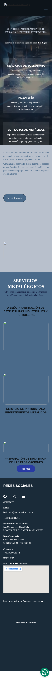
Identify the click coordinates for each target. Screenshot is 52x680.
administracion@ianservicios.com (25, 601)
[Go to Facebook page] (5, 496)
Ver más (26, 468)
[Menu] (46, 8)
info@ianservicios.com (20, 512)
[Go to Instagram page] (14, 496)
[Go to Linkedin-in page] (23, 496)
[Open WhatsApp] (44, 672)
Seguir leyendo (14, 198)
